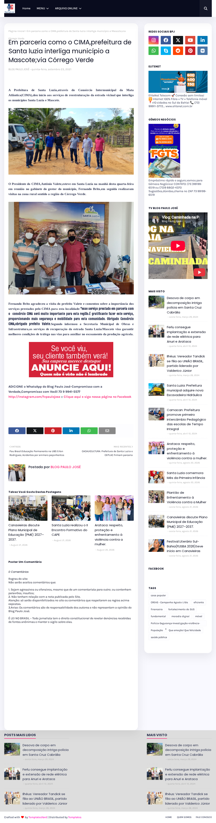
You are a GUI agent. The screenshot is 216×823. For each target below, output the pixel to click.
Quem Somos (184, 817)
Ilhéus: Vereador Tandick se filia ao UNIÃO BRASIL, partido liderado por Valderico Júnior (186, 363)
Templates (74, 817)
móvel (198, 616)
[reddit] (178, 50)
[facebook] (166, 40)
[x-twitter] (178, 40)
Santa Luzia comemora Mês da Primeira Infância (186, 475)
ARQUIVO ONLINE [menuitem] (66, 8)
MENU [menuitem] (41, 8)
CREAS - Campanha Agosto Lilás (169, 602)
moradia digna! (180, 616)
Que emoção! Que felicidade (185, 630)
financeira (157, 609)
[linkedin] (202, 40)
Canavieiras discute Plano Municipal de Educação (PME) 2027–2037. (26, 532)
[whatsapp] (153, 50)
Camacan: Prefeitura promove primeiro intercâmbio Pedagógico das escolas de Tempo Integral (186, 419)
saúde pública (159, 637)
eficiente (199, 602)
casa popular (158, 595)
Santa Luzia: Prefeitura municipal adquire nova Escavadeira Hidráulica (185, 390)
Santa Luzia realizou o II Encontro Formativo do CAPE (70, 530)
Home (168, 817)
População (157, 630)
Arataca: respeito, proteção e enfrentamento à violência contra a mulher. (109, 534)
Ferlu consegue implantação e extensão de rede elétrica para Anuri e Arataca (186, 334)
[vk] (202, 50)
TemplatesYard (37, 817)
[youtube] (190, 40)
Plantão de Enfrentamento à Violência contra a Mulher (186, 497)
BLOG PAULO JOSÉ (18, 69)
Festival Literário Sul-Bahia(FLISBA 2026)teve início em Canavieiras (185, 546)
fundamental (158, 616)
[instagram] (153, 40)
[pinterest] (190, 50)
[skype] (166, 50)
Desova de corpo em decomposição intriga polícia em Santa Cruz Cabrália (184, 305)
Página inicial (16, 31)
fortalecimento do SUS (181, 609)
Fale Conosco (204, 817)
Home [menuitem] (26, 8)
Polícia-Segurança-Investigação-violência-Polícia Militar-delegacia (175, 624)
